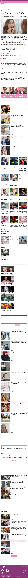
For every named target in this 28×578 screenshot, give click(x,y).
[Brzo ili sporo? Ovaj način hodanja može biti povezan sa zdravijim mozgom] (5, 418)
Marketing (24, 570)
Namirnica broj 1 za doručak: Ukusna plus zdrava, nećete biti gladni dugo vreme (18, 393)
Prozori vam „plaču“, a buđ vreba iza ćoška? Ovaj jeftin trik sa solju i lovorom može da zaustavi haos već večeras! (18, 482)
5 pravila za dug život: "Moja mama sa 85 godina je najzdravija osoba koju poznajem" (18, 105)
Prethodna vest (3, 39)
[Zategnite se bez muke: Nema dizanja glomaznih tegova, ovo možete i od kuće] (5, 376)
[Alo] (1, 0)
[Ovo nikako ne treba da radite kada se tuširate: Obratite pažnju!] (5, 366)
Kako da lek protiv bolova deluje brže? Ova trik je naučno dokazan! (18, 146)
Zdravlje (2, 10)
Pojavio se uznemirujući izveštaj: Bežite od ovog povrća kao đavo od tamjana (18, 494)
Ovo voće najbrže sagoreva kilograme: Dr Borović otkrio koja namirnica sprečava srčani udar (18, 404)
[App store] (8, 576)
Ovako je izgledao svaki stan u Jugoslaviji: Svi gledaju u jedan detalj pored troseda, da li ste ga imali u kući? (18, 488)
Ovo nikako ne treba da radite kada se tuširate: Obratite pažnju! (19, 362)
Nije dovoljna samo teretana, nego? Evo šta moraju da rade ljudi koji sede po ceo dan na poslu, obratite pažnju (19, 352)
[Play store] (3, 576)
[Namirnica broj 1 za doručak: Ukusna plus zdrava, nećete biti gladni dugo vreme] (5, 397)
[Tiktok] (26, 566)
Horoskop (7, 571)
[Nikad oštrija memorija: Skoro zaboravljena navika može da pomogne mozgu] (5, 387)
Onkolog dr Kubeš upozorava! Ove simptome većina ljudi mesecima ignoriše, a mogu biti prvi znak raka (18, 342)
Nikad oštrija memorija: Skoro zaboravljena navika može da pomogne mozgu (18, 383)
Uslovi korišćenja (25, 573)
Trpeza (7, 572)
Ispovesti (2, 573)
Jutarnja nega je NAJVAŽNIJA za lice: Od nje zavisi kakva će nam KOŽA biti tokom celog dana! (23, 37)
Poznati (7, 569)
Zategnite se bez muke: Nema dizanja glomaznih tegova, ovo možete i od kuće (18, 373)
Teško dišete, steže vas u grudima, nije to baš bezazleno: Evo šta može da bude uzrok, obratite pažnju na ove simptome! (19, 332)
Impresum (24, 572)
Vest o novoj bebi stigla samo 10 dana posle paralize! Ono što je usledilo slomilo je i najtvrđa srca (18, 126)
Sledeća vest (25, 39)
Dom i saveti (8, 570)
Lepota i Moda (2, 570)
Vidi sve (14, 460)
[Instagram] (23, 566)
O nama (24, 569)
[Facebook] (22, 566)
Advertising (24, 571)
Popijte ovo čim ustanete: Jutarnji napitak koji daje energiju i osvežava (18, 424)
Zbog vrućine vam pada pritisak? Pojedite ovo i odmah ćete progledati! (19, 116)
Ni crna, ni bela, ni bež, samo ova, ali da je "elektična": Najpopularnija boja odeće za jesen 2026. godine (14, 448)
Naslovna (2, 569)
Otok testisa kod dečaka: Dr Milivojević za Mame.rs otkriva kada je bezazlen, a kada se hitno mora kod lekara (18, 136)
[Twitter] (25, 566)
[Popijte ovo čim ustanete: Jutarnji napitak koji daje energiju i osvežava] (5, 428)
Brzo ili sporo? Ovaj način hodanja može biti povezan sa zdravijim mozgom (19, 414)
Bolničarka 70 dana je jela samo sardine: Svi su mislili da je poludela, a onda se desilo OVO (18, 476)
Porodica (2, 572)
